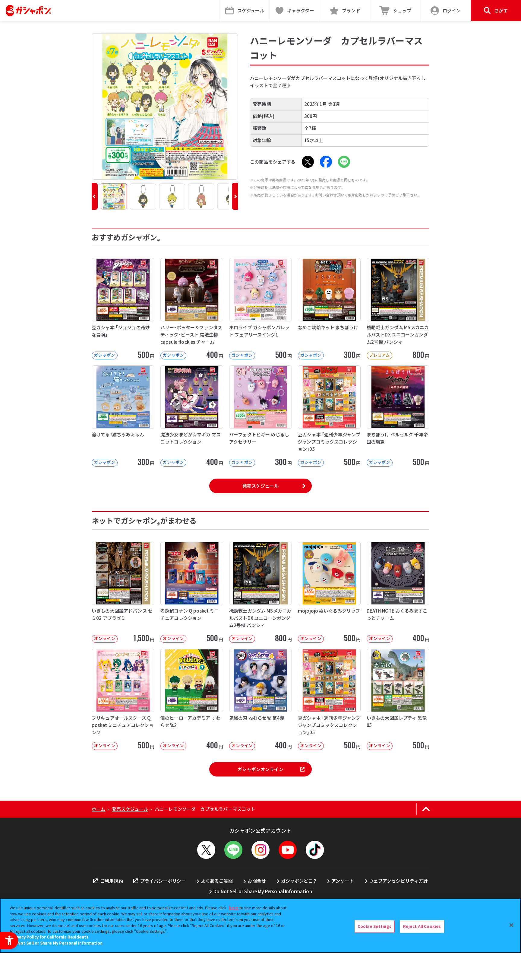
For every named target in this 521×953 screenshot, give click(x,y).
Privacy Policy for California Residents (49, 937)
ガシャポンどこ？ (299, 881)
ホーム (98, 809)
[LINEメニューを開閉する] (233, 850)
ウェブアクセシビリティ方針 (398, 881)
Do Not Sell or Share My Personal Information (262, 891)
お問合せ (257, 881)
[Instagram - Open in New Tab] (260, 850)
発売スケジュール (260, 486)
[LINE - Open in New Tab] (344, 162)
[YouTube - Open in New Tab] (288, 850)
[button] (95, 196)
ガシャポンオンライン (260, 769)
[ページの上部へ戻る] (425, 809)
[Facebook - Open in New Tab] (326, 162)
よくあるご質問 (217, 881)
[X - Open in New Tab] (308, 162)
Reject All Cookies (422, 926)
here (233, 907)
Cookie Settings (374, 926)
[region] (260, 926)
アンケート (342, 881)
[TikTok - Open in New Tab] (315, 850)
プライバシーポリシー (163, 881)
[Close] (511, 925)
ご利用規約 (111, 881)
